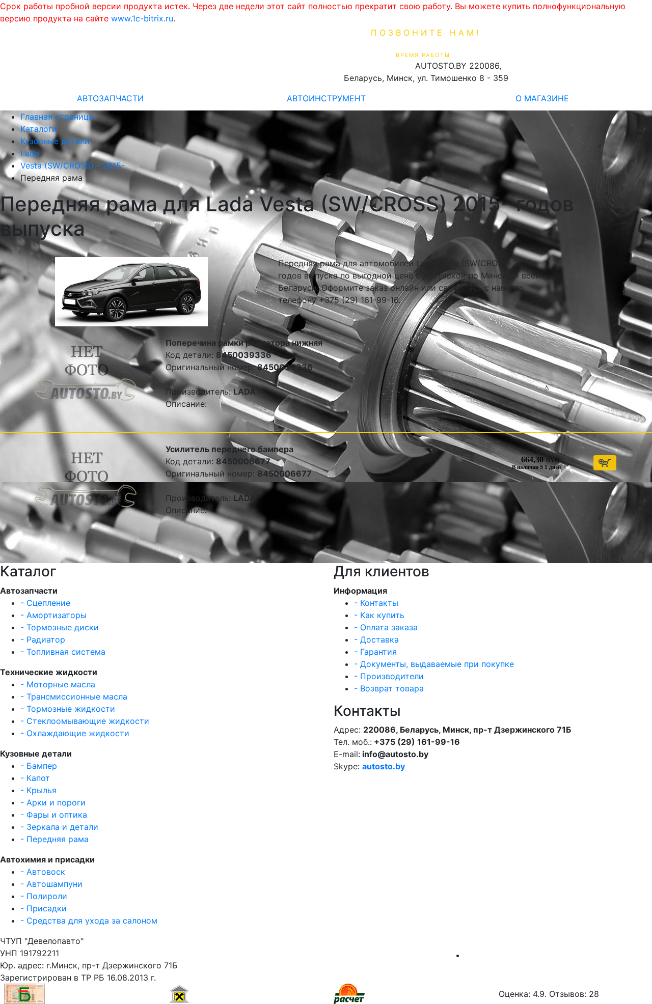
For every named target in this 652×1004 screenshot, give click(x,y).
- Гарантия (375, 652)
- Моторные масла (57, 684)
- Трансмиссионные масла (73, 696)
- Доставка (376, 639)
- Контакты (376, 603)
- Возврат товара (389, 688)
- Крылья (38, 790)
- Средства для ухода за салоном (88, 920)
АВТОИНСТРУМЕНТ (326, 98)
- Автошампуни (51, 884)
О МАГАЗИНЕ (542, 98)
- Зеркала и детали (59, 827)
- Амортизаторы (53, 615)
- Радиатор (42, 639)
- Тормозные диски (59, 627)
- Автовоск (42, 872)
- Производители (389, 676)
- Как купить (379, 615)
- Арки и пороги (53, 802)
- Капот (35, 778)
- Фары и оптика (53, 815)
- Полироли (43, 896)
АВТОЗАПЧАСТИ (110, 98)
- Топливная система (62, 652)
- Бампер (38, 766)
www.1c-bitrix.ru (142, 18)
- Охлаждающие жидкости (74, 733)
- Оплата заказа (386, 627)
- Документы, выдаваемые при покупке (434, 664)
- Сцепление (45, 603)
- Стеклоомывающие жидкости (84, 721)
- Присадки (43, 908)
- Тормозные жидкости (67, 709)
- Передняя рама (54, 839)
